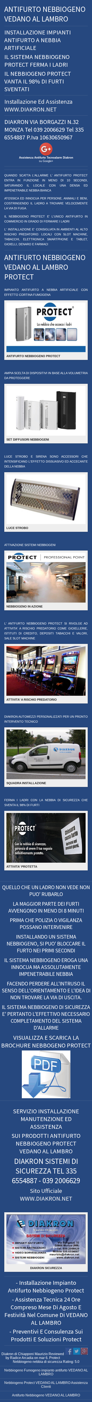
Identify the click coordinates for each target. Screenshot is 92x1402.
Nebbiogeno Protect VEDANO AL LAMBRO (37, 1383)
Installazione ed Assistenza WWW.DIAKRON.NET (38, 105)
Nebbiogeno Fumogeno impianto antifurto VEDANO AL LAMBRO (46, 1372)
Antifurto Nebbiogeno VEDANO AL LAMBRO (46, 1395)
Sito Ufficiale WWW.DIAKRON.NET (46, 1194)
